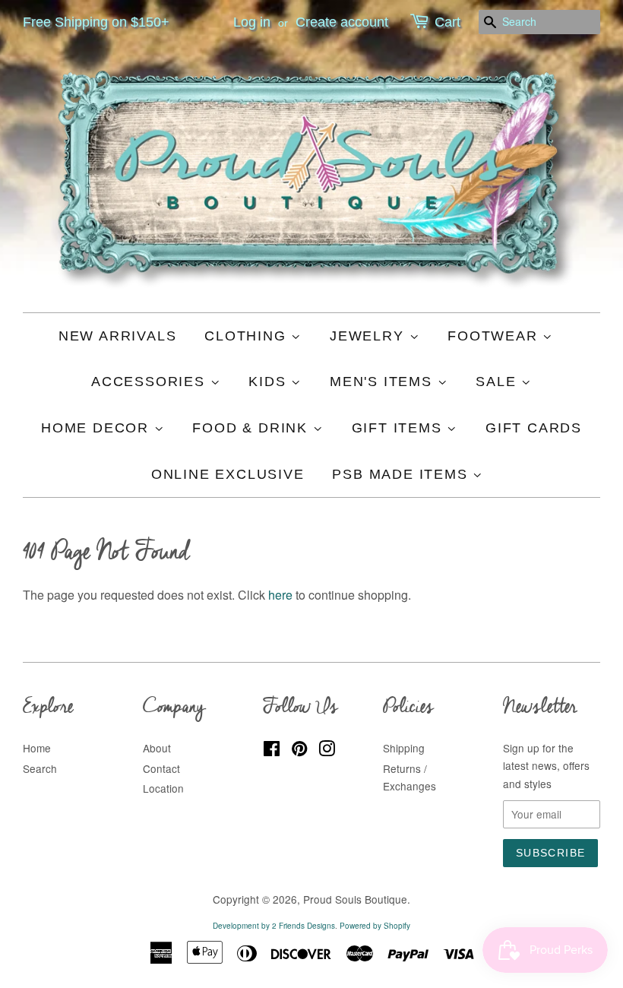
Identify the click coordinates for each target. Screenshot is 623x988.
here (280, 594)
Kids (269, 381)
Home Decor (97, 427)
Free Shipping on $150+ (96, 22)
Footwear (494, 336)
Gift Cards (533, 427)
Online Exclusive (228, 474)
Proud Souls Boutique (355, 899)
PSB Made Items (402, 474)
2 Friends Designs (303, 925)
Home (37, 747)
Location (163, 788)
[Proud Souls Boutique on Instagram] (326, 750)
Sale (498, 381)
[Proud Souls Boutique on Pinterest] (299, 750)
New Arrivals (118, 336)
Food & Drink (252, 427)
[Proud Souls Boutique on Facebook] (271, 750)
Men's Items (384, 381)
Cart (447, 22)
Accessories (150, 381)
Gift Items (399, 427)
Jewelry (369, 336)
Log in (251, 22)
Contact (161, 768)
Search (40, 768)
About (157, 747)
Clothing (247, 336)
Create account (342, 22)
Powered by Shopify (375, 925)
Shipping (404, 747)
